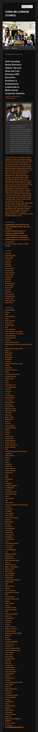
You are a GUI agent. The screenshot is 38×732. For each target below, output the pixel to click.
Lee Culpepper (9, 539)
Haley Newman (9, 455)
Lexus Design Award (11, 543)
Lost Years (8, 547)
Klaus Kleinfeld (10, 528)
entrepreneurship (26, 166)
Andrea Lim (8, 323)
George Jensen (20, 203)
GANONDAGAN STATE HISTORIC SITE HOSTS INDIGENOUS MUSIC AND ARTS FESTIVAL (17, 227)
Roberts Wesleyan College (13, 633)
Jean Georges (27, 206)
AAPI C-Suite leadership (24, 194)
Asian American (22, 157)
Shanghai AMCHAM (11, 642)
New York (11, 210)
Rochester (8, 635)
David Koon (8, 404)
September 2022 (10, 256)
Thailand (8, 680)
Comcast (11, 163)
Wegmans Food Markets (12, 192)
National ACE (9, 582)
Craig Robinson (23, 163)
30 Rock (7, 312)
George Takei (9, 436)
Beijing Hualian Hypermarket (14, 348)
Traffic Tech (8, 691)
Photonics (8, 622)
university (8, 693)
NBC (9, 183)
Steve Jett (8, 663)
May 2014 (8, 281)
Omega (7, 605)
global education (22, 170)
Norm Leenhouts (10, 590)
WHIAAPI (8, 721)
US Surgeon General (19, 188)
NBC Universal (16, 183)
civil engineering (10, 387)
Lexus (7, 541)
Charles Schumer (10, 376)
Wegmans (28, 190)
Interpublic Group (10, 175)
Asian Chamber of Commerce (18, 158)
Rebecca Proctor (10, 627)
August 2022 (9, 258)
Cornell (16, 163)
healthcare (8, 464)
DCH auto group (12, 201)
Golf (6, 449)
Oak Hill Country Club (12, 599)
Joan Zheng (9, 509)
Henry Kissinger (10, 468)
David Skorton (24, 164)
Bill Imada (22, 159)
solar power (9, 654)
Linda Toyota (15, 177)
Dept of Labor (16, 166)
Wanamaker (8, 712)
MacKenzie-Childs (10, 554)
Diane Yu (8, 421)
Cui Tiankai (23, 199)
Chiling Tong (9, 378)
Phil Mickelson (9, 618)
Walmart (22, 190)
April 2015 (8, 266)
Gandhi (7, 434)
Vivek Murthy (9, 702)
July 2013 (8, 290)
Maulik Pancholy (10, 565)
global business (27, 168)
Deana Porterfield (10, 411)
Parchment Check (10, 607)
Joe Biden (8, 511)
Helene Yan (8, 172)
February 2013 (9, 294)
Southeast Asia (10, 659)
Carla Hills (8, 368)
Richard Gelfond (10, 631)
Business (28, 159)
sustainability (9, 188)
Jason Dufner (9, 498)
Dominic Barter (10, 426)
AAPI (12, 157)
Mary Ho (22, 177)
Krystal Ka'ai (9, 533)
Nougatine (17, 210)
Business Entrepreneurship (13, 161)
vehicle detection (10, 697)
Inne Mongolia (9, 488)
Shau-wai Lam (9, 185)
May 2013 (8, 292)
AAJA (11, 194)
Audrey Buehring (10, 336)
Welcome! (14, 48)
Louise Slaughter (10, 550)
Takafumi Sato (9, 678)
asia (6, 195)
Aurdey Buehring (10, 338)
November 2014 (10, 273)
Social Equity (9, 652)
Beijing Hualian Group (12, 342)
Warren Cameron (10, 98)
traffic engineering (11, 689)
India (6, 481)
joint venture (9, 515)
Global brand (8, 168)
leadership (8, 208)
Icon (6, 475)
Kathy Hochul (9, 522)
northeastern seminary (12, 592)
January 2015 (9, 270)
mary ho (14, 208)
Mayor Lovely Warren (11, 567)
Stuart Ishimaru (10, 669)
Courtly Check (9, 396)
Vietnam (7, 699)
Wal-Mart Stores (14, 190)
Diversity (20, 201)
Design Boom (9, 419)
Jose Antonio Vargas (11, 518)
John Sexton (9, 513)
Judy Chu (8, 520)
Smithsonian (9, 646)
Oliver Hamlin (9, 603)
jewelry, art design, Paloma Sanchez (16, 505)
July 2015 (8, 260)
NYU (6, 594)
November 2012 (10, 296)
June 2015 (8, 262)
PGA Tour (8, 616)
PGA (6, 612)
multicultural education (19, 181)
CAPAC (7, 366)
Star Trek (8, 661)
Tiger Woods (9, 684)
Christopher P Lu (10, 385)
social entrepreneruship (21, 185)
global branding (17, 168)
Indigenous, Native (11, 485)
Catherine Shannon (11, 370)
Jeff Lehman (9, 503)
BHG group (8, 353)
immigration (8, 206)
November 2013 (10, 283)
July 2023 (8, 253)
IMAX (7, 477)
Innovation (13, 174)
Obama (7, 601)
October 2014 (9, 275)
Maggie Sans (9, 556)
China (23, 161)
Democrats (8, 415)
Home (7, 48)
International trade (21, 174)
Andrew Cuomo (10, 325)
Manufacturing (9, 558)
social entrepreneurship (12, 212)
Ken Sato (8, 524)
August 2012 (9, 303)
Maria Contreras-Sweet (12, 560)
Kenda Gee (8, 526)
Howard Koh (9, 473)
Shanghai (28, 183)
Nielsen (23, 183)
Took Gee (8, 687)
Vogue (7, 704)
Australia (8, 340)
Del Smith (8, 413)
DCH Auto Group (10, 408)
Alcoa (7, 319)
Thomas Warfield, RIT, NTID (13, 682)
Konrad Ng (8, 530)
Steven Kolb (9, 665)
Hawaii (7, 460)
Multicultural (8, 181)
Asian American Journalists (13, 331)
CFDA (7, 372)
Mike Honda (24, 179)
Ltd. (6, 552)
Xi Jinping (8, 725)
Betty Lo (7, 351)
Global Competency (11, 170)
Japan (17, 175)
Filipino (7, 430)
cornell (18, 199)
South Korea (13, 186)
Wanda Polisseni (10, 714)
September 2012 (10, 300)
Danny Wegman (14, 164)
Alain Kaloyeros (10, 316)
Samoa (7, 637)
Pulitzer (7, 624)
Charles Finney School (12, 374)
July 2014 (8, 279)
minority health (10, 573)
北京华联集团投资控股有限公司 (14, 727)
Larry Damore (9, 535)
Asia (15, 157)
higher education (17, 172)
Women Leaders (24, 192)
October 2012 (9, 298)
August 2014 (9, 277)
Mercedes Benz (15, 179)
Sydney (7, 676)
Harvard (29, 170)
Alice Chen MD (9, 321)
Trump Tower (23, 212)
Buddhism (8, 359)
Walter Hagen (9, 710)
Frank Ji (7, 432)
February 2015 (9, 268)
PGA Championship (11, 614)
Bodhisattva (9, 357)
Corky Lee (8, 391)
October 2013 (9, 285)
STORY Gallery (10, 667)
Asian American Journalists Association (18, 196)
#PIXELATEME (9, 310)
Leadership (23, 175)
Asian (10, 195)
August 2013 (9, 288)
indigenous (8, 483)
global (27, 203)
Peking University (10, 609)
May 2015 (8, 264)
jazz (6, 500)
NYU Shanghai (9, 597)
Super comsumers (22, 186)
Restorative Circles (11, 629)
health (7, 462)
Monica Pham (9, 575)
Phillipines (8, 620)
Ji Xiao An (8, 507)
